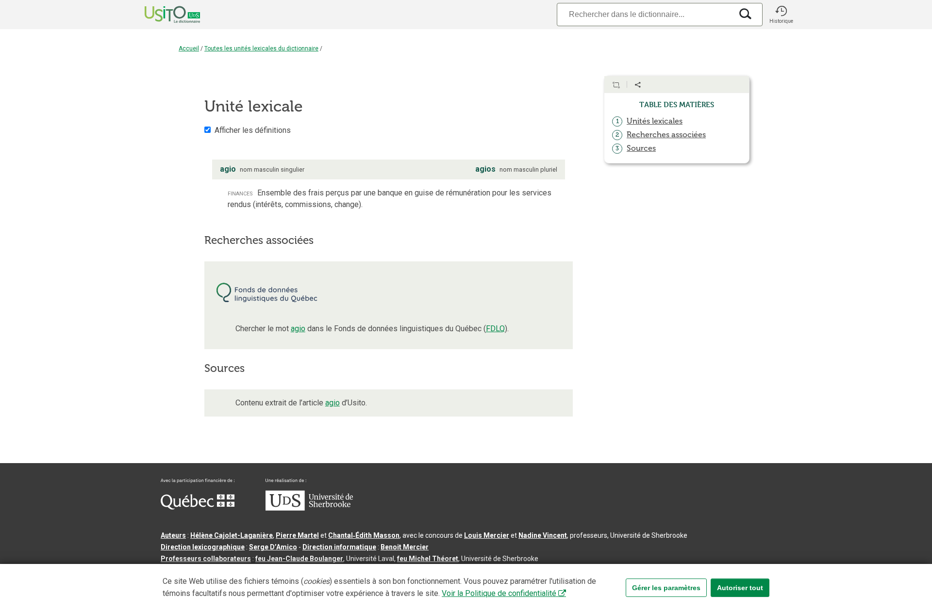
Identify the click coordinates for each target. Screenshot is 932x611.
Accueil (189, 48)
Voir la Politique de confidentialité (499, 593)
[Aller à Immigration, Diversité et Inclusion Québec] (197, 507)
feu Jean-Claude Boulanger (299, 559)
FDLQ (495, 328)
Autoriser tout (740, 588)
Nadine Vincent (542, 535)
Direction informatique (339, 547)
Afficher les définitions (253, 130)
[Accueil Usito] (162, 14)
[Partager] (638, 85)
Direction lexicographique (203, 547)
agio (298, 328)
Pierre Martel (297, 535)
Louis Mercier (486, 535)
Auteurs (173, 535)
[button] (781, 14)
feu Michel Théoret (427, 559)
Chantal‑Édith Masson (363, 535)
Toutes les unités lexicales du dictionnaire (261, 48)
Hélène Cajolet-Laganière (231, 535)
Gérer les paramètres (666, 588)
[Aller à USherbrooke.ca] (309, 508)
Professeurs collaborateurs (206, 559)
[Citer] (616, 85)
